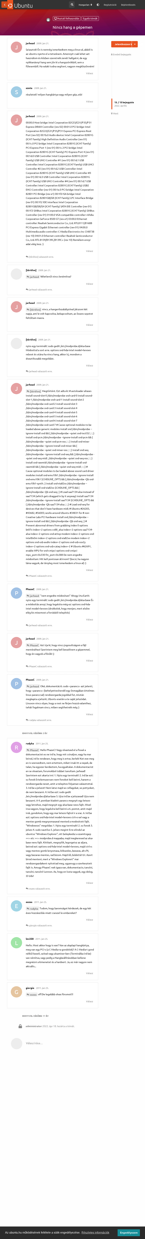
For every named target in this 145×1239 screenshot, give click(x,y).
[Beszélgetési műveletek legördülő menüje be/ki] (135, 44)
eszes (33, 994)
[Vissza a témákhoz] (4, 4)
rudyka (34, 908)
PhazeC (34, 645)
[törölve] (35, 309)
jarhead (34, 276)
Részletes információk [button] (95, 1232)
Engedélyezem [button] (129, 1232)
